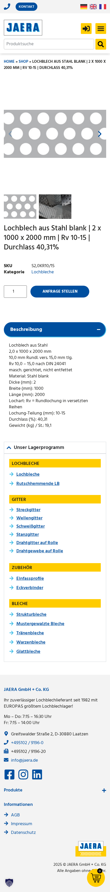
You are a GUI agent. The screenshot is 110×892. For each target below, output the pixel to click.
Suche (100, 44)
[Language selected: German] (94, 7)
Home (9, 62)
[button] (100, 28)
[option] (94, 6)
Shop (23, 62)
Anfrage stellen (60, 291)
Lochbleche (42, 272)
